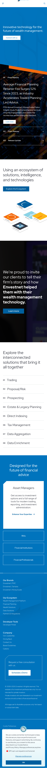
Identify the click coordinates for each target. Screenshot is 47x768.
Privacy (5, 723)
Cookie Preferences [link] (9, 717)
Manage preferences (23, 756)
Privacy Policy (14, 747)
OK (23, 762)
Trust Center (7, 720)
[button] (16, 179)
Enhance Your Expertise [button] (22, 505)
